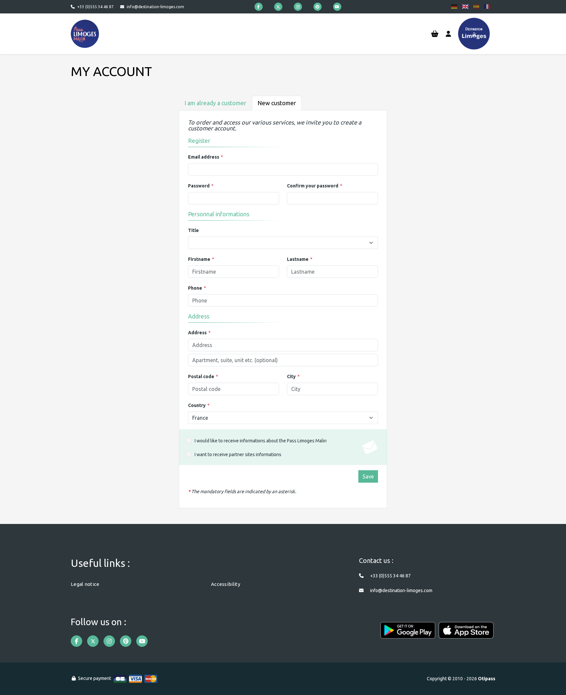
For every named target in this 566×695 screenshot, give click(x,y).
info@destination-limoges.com (155, 7)
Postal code (201, 376)
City (291, 376)
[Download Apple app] (466, 633)
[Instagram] (298, 7)
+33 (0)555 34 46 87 (95, 7)
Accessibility (225, 584)
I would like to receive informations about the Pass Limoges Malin (261, 440)
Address (197, 332)
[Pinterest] (317, 7)
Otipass (486, 678)
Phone (195, 288)
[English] (465, 6)
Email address (203, 157)
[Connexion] (448, 34)
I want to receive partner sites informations (238, 454)
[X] (278, 7)
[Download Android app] (408, 633)
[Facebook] (259, 7)
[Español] (476, 6)
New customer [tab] (276, 103)
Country (197, 405)
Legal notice (85, 584)
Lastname (298, 259)
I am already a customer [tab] (215, 103)
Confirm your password (312, 185)
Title (193, 230)
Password (199, 185)
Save (368, 476)
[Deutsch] (454, 6)
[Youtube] (337, 7)
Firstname (199, 259)
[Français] (487, 6)
